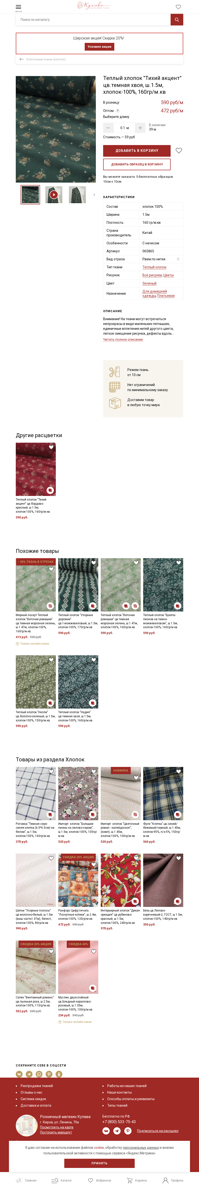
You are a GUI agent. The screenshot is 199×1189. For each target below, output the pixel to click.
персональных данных (141, 1148)
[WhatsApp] (39, 1074)
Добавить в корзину (137, 151)
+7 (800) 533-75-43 (119, 1122)
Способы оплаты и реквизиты (131, 1099)
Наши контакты (119, 1092)
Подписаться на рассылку (158, 1131)
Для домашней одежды (154, 293)
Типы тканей (117, 1105)
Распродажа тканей (37, 1086)
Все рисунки (152, 275)
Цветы (168, 275)
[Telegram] (29, 1074)
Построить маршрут (56, 1132)
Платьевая (166, 296)
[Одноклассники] (59, 1074)
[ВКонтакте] (19, 1074)
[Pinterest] (49, 1074)
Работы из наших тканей (127, 1086)
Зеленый (149, 283)
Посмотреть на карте (57, 1127)
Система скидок (33, 1099)
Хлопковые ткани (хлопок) (46, 59)
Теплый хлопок (154, 267)
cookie (99, 1148)
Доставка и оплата (36, 1105)
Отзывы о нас (31, 1092)
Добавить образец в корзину (137, 164)
